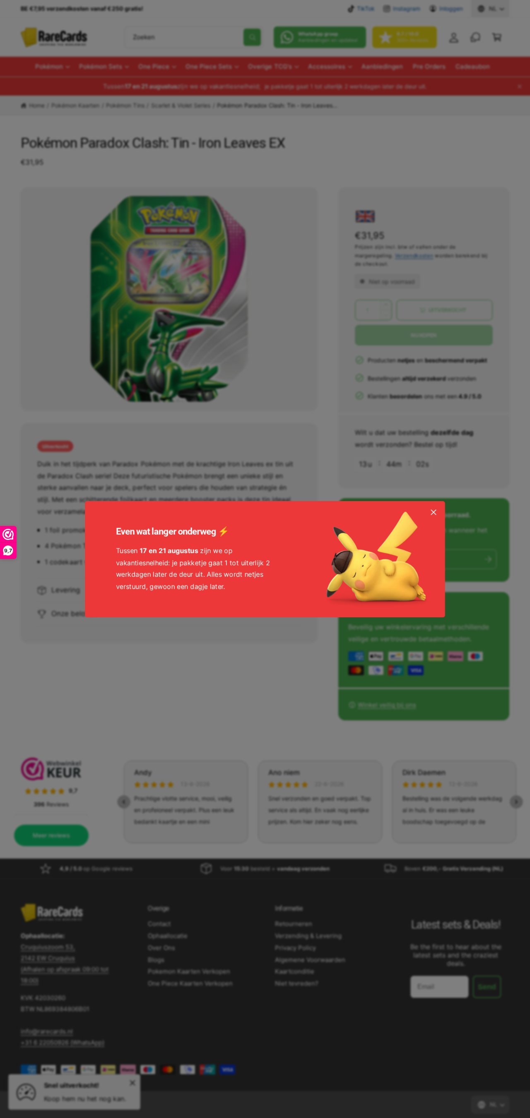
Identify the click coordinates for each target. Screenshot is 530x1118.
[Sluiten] (433, 512)
